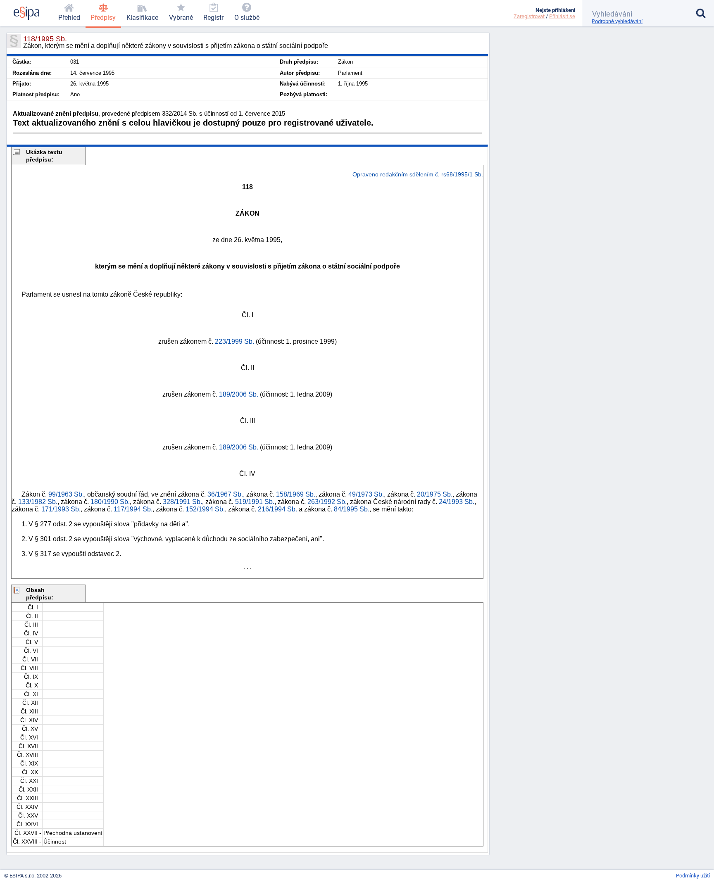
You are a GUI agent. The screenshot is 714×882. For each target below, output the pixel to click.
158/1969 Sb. (295, 494)
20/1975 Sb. (434, 494)
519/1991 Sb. (254, 501)
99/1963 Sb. (66, 494)
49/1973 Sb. (366, 494)
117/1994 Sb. (133, 509)
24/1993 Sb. (456, 501)
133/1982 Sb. (37, 501)
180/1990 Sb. (110, 501)
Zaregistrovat (529, 16)
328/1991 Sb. (182, 501)
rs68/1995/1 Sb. (462, 174)
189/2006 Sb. (238, 394)
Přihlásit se (562, 16)
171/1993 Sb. (61, 509)
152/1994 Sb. (205, 509)
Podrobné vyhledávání (617, 21)
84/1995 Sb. (351, 509)
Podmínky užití (693, 875)
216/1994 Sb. (277, 509)
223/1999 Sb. (234, 341)
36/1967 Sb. (225, 494)
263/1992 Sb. (327, 501)
